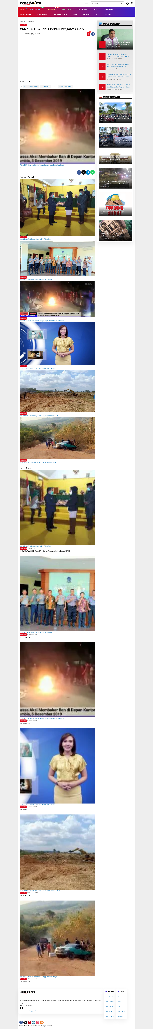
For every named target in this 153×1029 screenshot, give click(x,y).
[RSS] (42, 1022)
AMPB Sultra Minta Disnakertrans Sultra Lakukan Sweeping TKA (118, 65)
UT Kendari (45, 86)
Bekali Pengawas (65, 86)
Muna (119, 1001)
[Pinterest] (29, 1022)
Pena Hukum (109, 1011)
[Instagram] (37, 1022)
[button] (122, 3)
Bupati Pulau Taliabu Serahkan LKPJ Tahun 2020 (35, 239)
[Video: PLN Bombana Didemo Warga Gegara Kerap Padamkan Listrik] (57, 299)
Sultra (119, 1006)
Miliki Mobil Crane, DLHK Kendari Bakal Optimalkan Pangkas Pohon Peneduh (118, 86)
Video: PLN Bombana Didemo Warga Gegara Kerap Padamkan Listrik (42, 320)
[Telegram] (88, 172)
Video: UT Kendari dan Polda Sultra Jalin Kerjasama (36, 279)
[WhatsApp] (92, 172)
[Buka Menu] (132, 3)
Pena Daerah (23, 236)
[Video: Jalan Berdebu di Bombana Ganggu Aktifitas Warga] (57, 438)
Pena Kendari (110, 1001)
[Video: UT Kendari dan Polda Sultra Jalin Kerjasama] (57, 258)
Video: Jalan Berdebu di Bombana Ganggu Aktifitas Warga (38, 462)
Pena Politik (109, 1006)
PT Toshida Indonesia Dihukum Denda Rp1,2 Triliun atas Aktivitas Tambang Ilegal (118, 55)
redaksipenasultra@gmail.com (29, 1011)
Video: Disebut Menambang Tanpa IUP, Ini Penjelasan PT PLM (40, 416)
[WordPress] (33, 1022)
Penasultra (27, 33)
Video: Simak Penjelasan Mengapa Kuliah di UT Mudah (37, 368)
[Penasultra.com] (30, 3)
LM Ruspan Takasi (31, 86)
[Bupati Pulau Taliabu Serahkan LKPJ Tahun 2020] (57, 207)
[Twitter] (83, 172)
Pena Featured (110, 1016)
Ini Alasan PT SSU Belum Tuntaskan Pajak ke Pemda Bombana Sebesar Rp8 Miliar (119, 76)
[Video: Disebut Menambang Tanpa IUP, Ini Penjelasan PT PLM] (57, 391)
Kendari (120, 997)
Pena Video (23, 24)
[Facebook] (79, 172)
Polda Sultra (121, 1011)
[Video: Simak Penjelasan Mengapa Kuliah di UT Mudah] (57, 343)
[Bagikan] (93, 34)
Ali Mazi (120, 1016)
